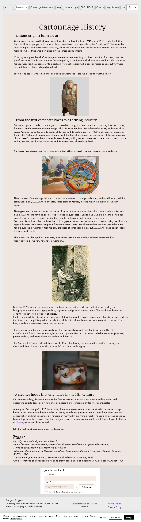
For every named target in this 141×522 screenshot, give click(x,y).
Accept (129, 517)
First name (49, 474)
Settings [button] (103, 517)
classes (19, 422)
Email (47, 482)
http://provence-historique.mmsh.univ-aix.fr (35, 441)
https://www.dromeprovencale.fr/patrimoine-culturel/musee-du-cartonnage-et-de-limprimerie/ (61, 444)
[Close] (137, 517)
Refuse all (115, 517)
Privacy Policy (16, 518)
